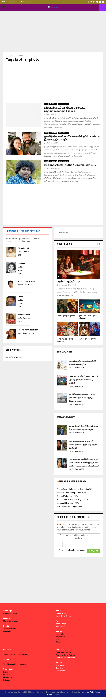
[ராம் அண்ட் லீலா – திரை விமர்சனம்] (89, 306)
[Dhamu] (11, 305)
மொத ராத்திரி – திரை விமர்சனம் (65, 340)
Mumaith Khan (24, 315)
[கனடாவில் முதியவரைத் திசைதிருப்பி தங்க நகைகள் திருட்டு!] (62, 369)
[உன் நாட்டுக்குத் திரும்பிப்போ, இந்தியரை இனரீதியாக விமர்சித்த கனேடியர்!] (62, 435)
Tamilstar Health (9, 629)
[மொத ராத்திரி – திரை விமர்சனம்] (67, 329)
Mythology (7, 677)
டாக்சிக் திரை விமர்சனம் (66, 315)
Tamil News (53, 104)
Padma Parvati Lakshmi (28, 330)
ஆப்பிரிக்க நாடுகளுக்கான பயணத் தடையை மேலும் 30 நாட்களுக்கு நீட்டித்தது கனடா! (82, 397)
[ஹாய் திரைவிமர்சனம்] (78, 264)
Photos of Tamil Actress (65, 655)
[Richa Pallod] (11, 257)
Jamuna (21, 264)
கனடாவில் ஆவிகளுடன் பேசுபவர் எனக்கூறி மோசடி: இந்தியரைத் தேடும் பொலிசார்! (83, 444)
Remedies (7, 631)
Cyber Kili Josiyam (10, 613)
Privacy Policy (89, 692)
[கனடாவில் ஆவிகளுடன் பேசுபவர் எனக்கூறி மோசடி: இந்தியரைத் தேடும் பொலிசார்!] (62, 450)
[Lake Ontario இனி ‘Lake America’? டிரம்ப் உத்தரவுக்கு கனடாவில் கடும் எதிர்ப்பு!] (62, 385)
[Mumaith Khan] (11, 323)
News (46, 104)
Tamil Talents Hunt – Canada (14, 664)
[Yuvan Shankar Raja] (11, 290)
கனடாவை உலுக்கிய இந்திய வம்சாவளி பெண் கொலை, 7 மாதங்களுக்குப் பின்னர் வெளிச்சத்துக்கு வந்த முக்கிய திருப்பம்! (84, 462)
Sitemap (57, 694)
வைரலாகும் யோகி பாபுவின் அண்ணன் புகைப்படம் (70, 165)
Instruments (60, 637)
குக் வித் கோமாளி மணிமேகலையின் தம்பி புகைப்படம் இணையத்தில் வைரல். (72, 138)
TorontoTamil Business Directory (16, 654)
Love (57, 639)
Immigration (60, 634)
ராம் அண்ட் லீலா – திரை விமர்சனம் (87, 317)
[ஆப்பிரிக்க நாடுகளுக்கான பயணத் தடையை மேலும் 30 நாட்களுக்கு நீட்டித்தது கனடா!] (62, 403)
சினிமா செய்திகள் (64, 104)
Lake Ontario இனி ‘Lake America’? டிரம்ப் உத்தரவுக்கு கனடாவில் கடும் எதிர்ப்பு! (83, 379)
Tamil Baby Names (63, 652)
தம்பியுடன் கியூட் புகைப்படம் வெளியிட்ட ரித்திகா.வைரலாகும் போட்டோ (65, 109)
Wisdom (59, 642)
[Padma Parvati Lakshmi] (11, 338)
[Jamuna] (11, 272)
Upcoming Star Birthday (72, 481)
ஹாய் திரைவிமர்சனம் (68, 281)
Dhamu (21, 297)
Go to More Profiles (13, 357)
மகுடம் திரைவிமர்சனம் (87, 338)
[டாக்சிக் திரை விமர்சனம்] (67, 306)
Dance (5, 672)
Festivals (6, 675)
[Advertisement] (53, 31)
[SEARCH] (97, 232)
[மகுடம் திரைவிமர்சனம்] (89, 329)
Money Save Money (11, 621)
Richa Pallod (23, 248)
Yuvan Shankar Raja (26, 281)
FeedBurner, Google (77, 550)
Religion (6, 680)
